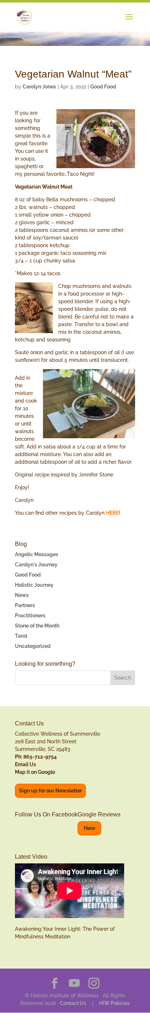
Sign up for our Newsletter (50, 791)
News (22, 595)
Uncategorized (33, 646)
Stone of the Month (37, 626)
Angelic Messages (36, 554)
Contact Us (73, 1003)
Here (89, 828)
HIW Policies (114, 1003)
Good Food (103, 87)
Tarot (21, 636)
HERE (112, 513)
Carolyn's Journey (36, 564)
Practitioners (30, 615)
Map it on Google (35, 772)
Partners (25, 605)
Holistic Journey (34, 585)
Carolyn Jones (39, 87)
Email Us (25, 764)
